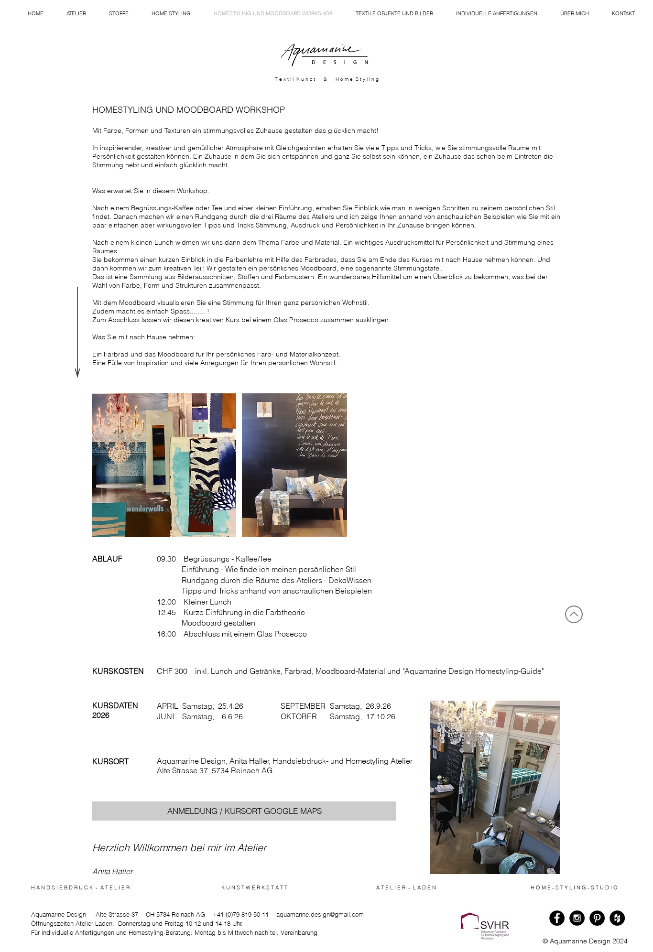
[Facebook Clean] (433, 893)
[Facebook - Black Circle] (557, 918)
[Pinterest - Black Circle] (597, 918)
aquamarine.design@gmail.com (320, 914)
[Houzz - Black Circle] (617, 918)
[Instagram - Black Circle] (577, 918)
